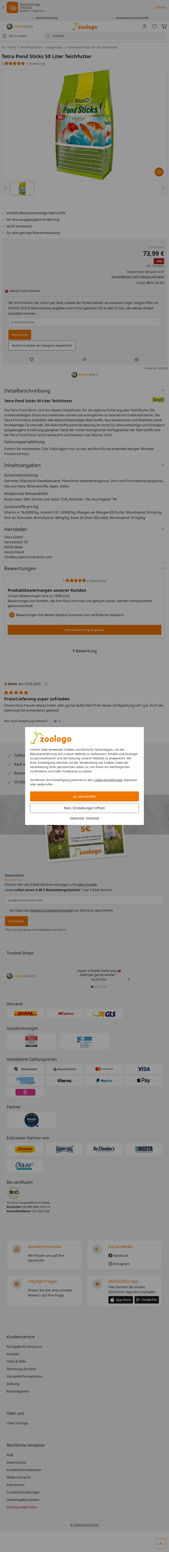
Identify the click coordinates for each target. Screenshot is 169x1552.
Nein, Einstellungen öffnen (84, 808)
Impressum (92, 818)
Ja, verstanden (85, 796)
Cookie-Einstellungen (108, 780)
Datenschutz (77, 818)
